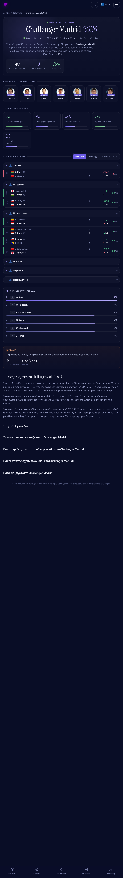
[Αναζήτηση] (94, 5)
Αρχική (6, 13)
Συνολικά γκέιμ (109, 156)
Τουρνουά (17, 13)
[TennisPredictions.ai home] (5, 4)
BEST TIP (79, 156)
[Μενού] (116, 5)
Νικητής (93, 156)
